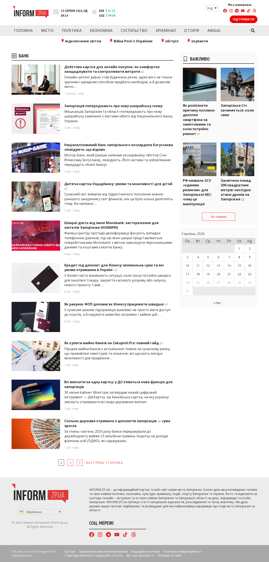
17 (187, 274)
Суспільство (134, 30)
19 (208, 274)
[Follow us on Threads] (254, 11)
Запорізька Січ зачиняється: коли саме (237, 110)
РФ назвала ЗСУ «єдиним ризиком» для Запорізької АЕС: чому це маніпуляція (197, 192)
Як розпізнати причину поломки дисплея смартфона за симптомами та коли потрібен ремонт (199, 119)
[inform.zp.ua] (31, 12)
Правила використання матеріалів (103, 551)
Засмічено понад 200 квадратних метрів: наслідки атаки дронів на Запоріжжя (236, 190)
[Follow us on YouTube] (243, 11)
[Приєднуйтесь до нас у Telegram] (237, 11)
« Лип (217, 303)
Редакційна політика (145, 551)
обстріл (171, 41)
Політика (72, 30)
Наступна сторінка (104, 463)
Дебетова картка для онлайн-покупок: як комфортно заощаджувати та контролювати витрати (112, 69)
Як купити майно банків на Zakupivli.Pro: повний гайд (112, 343)
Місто (47, 30)
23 (249, 274)
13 (218, 265)
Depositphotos (22, 555)
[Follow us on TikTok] (249, 11)
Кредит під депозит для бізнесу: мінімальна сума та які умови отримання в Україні (114, 267)
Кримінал (166, 30)
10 (187, 265)
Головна (23, 30)
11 (198, 265)
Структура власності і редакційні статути (93, 555)
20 (218, 274)
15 (239, 265)
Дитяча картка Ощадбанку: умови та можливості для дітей (118, 184)
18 (198, 274)
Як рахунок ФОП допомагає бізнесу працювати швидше (114, 304)
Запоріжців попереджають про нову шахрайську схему (113, 106)
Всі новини (218, 217)
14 (229, 265)
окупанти (199, 41)
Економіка (101, 30)
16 (249, 265)
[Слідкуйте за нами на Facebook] (225, 11)
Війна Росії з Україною (133, 41)
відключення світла (82, 41)
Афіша (213, 30)
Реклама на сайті (169, 555)
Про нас (70, 551)
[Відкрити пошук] (252, 31)
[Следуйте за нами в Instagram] (231, 11)
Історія (191, 30)
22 (239, 274)
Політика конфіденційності (182, 551)
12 (208, 265)
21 (229, 274)
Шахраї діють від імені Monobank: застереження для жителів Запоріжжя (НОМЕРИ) (111, 225)
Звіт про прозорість (140, 555)
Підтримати (243, 19)
